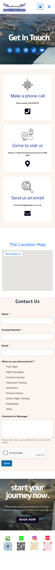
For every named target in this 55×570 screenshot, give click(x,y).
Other (9, 409)
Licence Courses (15, 377)
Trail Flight (12, 366)
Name (6, 314)
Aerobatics (12, 387)
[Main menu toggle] (49, 7)
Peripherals (12, 403)
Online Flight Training (17, 398)
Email (6, 345)
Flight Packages (15, 371)
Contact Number (12, 330)
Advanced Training (16, 382)
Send (7, 463)
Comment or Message (15, 416)
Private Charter (14, 393)
